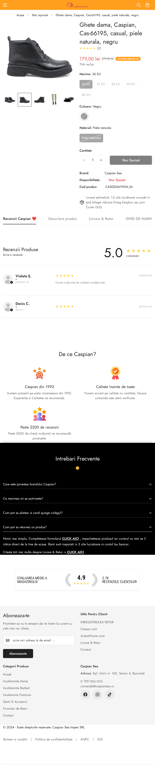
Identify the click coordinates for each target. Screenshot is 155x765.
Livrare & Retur (91, 642)
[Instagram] (97, 694)
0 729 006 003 (92, 681)
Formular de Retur (15, 708)
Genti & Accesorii (15, 701)
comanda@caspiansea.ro (97, 686)
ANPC (85, 739)
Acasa (20, 15)
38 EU (115, 84)
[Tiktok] (109, 694)
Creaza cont (89, 629)
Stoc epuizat (40, 15)
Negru (84, 116)
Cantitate (86, 150)
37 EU (101, 84)
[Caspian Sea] (77, 5)
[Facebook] (85, 694)
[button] (147, 5)
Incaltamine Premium (17, 695)
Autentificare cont (93, 636)
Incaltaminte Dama (15, 681)
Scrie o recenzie (13, 255)
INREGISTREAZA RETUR (97, 622)
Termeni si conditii (15, 739)
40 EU (86, 94)
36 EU (86, 84)
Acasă (7, 674)
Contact (86, 649)
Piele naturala (91, 138)
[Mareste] (66, 29)
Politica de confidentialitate (53, 739)
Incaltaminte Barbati (16, 688)
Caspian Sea (113, 173)
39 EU (130, 84)
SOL (100, 739)
